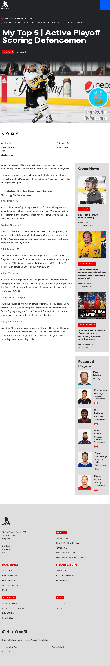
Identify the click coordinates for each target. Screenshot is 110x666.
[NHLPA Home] (5, 5)
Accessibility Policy (60, 647)
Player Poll (61, 548)
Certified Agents (10, 585)
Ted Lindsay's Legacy (66, 552)
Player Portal (73, 580)
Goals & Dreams (10, 603)
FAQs (4, 590)
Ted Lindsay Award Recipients (71, 557)
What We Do (8, 570)
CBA (4, 552)
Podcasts (61, 608)
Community (8, 613)
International (9, 580)
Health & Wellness (65, 575)
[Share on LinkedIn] (12, 133)
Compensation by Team (67, 543)
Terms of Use (57, 652)
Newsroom (25, 18)
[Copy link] (17, 133)
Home (9, 18)
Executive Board (10, 575)
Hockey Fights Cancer (13, 608)
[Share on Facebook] (7, 133)
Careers (6, 549)
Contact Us (7, 546)
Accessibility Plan (9, 647)
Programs (61, 570)
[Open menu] (105, 5)
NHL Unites (17, 618)
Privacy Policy (8, 652)
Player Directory (64, 538)
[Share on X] (2, 133)
